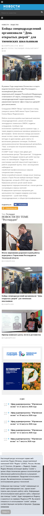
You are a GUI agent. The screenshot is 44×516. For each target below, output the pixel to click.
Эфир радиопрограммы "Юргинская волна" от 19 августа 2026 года (26, 414)
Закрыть (5, 512)
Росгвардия (10, 214)
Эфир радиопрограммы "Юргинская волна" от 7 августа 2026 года (26, 440)
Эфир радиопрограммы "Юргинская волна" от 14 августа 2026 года (26, 422)
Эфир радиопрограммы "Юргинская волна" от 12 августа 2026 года (26, 431)
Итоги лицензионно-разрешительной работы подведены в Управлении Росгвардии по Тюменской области (21, 255)
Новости (5, 25)
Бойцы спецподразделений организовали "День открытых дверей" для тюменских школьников (22, 298)
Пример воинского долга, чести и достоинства (21, 335)
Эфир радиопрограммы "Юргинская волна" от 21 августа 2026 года (26, 405)
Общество (14, 25)
